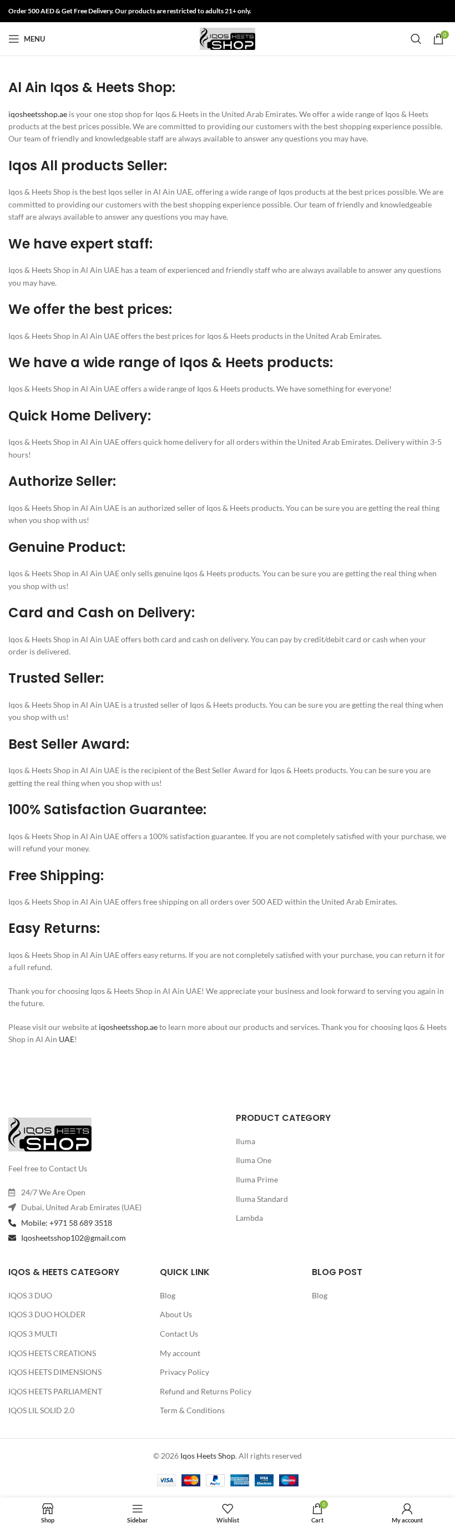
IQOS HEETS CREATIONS (52, 1353)
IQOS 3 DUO (30, 1295)
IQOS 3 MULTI (32, 1333)
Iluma (245, 1141)
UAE (65, 1039)
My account (180, 1353)
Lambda (249, 1217)
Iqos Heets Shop (207, 1455)
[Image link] (50, 1133)
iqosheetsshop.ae (37, 114)
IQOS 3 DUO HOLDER (46, 1314)
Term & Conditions (192, 1410)
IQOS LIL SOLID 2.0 (41, 1410)
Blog (167, 1295)
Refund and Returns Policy (205, 1391)
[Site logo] (227, 38)
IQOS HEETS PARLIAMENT (55, 1391)
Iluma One (253, 1160)
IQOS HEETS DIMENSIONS (55, 1372)
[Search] (416, 39)
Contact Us (179, 1333)
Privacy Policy (184, 1372)
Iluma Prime (257, 1179)
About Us (176, 1314)
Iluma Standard (262, 1199)
